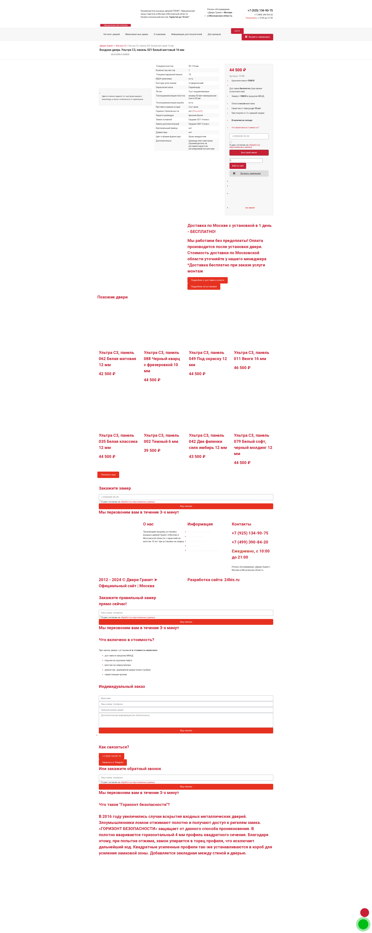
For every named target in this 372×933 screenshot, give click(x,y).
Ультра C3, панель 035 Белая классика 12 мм (118, 441)
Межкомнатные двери (136, 34)
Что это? (197, 111)
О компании (160, 34)
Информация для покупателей (186, 34)
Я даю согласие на (244, 146)
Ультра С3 (121, 45)
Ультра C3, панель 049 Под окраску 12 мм (208, 358)
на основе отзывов (120, 54)
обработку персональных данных (244, 146)
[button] (364, 912)
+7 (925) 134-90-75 (260, 10)
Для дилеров (214, 34)
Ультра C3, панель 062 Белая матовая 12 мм (117, 358)
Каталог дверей (111, 34)
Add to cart (238, 165)
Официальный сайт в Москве (116, 25)
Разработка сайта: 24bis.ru (213, 579)
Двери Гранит (106, 45)
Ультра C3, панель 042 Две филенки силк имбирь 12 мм (208, 441)
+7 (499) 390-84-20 (263, 14)
